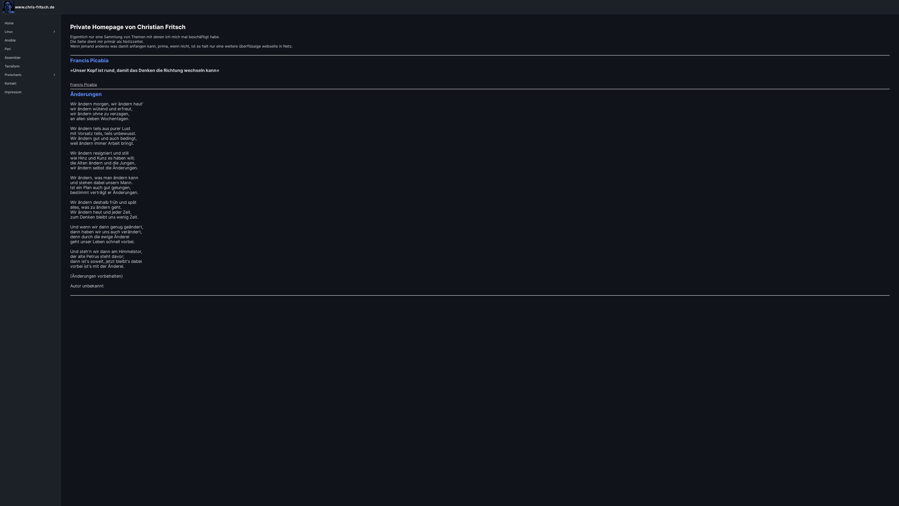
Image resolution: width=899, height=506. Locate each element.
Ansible (10, 40)
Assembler (13, 58)
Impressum (13, 92)
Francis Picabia (83, 84)
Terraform (12, 66)
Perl (8, 49)
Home (9, 23)
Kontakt (10, 83)
